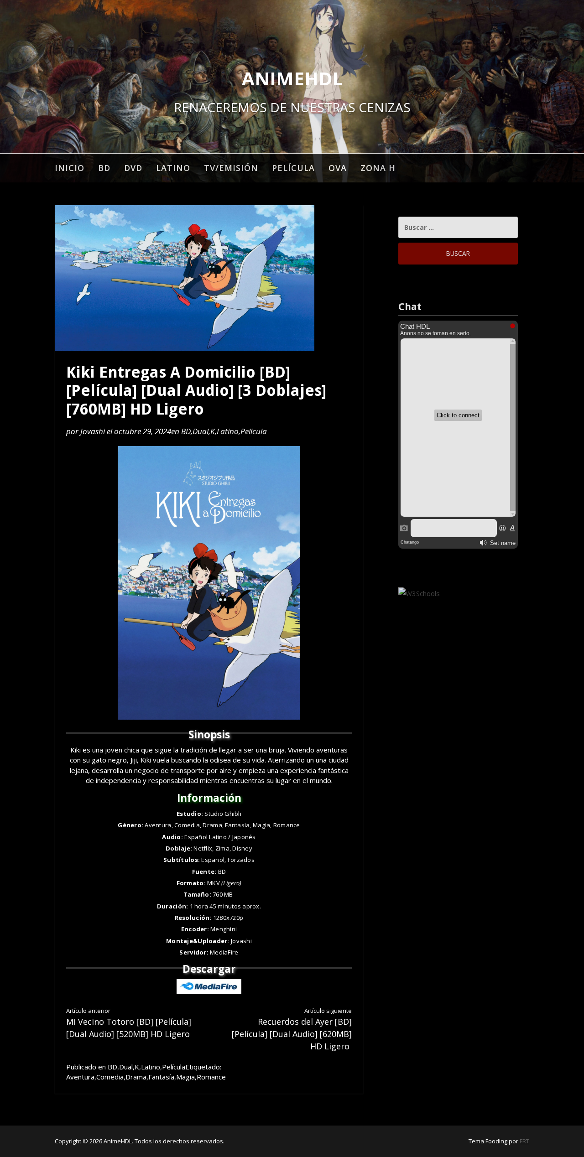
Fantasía (161, 1076)
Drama (135, 1076)
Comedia (110, 1076)
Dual (201, 431)
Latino (173, 167)
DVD (133, 167)
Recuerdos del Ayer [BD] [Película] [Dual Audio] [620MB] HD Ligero (292, 1029)
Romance (211, 1076)
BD (104, 167)
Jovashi (92, 431)
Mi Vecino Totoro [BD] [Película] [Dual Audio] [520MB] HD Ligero (128, 1023)
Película (293, 167)
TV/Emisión (231, 167)
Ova (337, 167)
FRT (524, 1141)
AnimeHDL (292, 78)
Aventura (80, 1076)
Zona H (378, 167)
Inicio (69, 167)
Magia (185, 1076)
